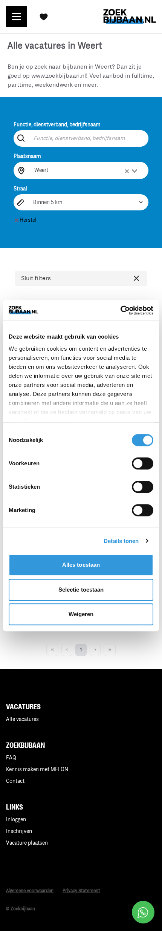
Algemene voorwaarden (29, 891)
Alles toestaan (81, 564)
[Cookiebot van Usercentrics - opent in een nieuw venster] (120, 310)
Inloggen (16, 819)
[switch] (142, 463)
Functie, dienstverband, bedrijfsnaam (57, 124)
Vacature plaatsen (27, 843)
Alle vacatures (22, 719)
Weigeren (81, 614)
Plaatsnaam (27, 156)
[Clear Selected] (127, 171)
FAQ (11, 758)
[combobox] (86, 170)
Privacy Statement (81, 891)
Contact (15, 781)
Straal (20, 189)
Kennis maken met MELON (37, 769)
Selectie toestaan (81, 589)
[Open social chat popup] (143, 912)
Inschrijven (19, 831)
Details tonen (121, 541)
